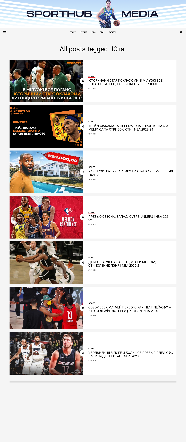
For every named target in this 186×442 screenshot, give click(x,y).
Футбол (83, 32)
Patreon (112, 32)
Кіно (94, 32)
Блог (102, 32)
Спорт (73, 32)
